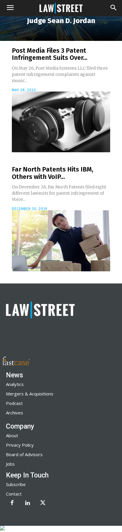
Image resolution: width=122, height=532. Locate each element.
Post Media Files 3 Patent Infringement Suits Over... (49, 54)
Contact (14, 494)
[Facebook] (12, 503)
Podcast (14, 403)
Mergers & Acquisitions (29, 394)
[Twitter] (43, 503)
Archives (14, 413)
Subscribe (16, 484)
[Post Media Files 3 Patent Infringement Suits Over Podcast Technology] (61, 122)
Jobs (10, 464)
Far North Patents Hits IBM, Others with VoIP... (52, 172)
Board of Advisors (24, 454)
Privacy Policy (20, 445)
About (12, 435)
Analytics (15, 384)
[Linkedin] (27, 503)
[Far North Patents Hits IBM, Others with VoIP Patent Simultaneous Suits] (61, 240)
